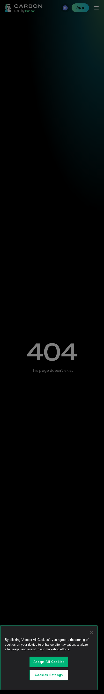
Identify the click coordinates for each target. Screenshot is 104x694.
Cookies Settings (49, 675)
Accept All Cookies (49, 662)
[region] (49, 657)
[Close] (91, 632)
